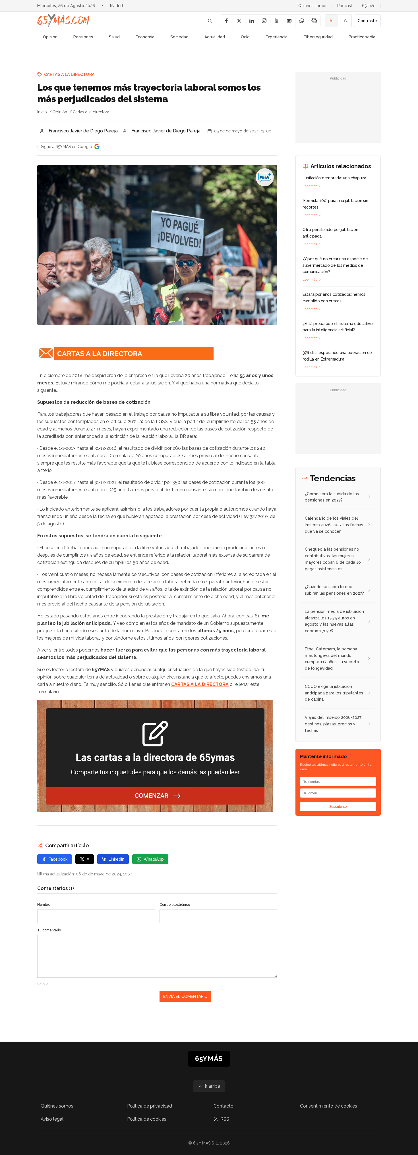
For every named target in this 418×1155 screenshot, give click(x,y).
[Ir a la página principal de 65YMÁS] (63, 21)
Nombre (43, 905)
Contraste (367, 20)
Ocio (245, 37)
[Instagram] (264, 20)
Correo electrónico (175, 905)
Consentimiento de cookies (328, 1106)
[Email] (289, 20)
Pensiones (83, 37)
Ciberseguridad (318, 37)
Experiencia (276, 37)
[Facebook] (226, 20)
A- (332, 20)
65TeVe (368, 5)
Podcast (344, 5)
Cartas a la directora (69, 74)
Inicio (42, 112)
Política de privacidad (149, 1106)
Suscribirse (338, 807)
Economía (145, 37)
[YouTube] (276, 20)
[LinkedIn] (251, 20)
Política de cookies (146, 1119)
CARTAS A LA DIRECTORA (200, 684)
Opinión (50, 37)
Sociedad (179, 37)
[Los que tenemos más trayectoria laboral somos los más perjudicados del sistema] (265, 177)
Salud (114, 37)
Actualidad (214, 37)
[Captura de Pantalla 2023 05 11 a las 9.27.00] (157, 756)
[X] (239, 20)
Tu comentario (49, 930)
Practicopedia (362, 37)
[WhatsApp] (301, 20)
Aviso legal (52, 1119)
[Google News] (314, 20)
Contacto (223, 1106)
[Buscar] (210, 20)
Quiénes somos (312, 5)
